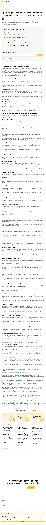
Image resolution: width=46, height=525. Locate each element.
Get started (39, 55)
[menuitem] (23, 500)
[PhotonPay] (5, 1)
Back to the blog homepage (35, 409)
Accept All (23, 521)
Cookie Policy (39, 517)
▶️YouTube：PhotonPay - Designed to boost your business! (15, 372)
